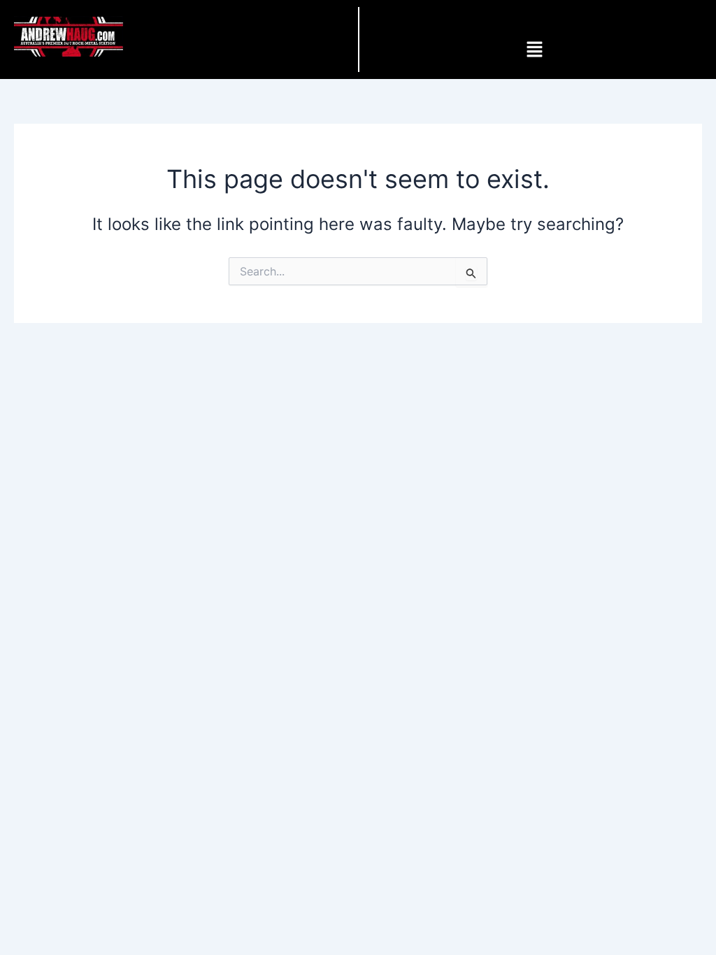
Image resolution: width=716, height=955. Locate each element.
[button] (534, 50)
